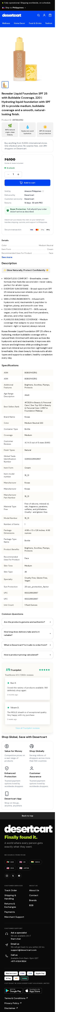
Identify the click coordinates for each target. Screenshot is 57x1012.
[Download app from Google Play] (13, 990)
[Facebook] (19, 875)
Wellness (6, 23)
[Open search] (38, 15)
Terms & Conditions (16, 998)
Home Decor (19, 23)
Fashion (48, 23)
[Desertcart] (11, 15)
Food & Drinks (35, 23)
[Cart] (50, 15)
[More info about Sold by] (43, 191)
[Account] (44, 15)
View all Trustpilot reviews (27, 728)
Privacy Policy (13, 1003)
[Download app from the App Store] (33, 990)
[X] (13, 875)
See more (7, 257)
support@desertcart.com (24, 950)
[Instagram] (6, 875)
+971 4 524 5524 (18, 961)
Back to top (27, 815)
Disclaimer (11, 1008)
